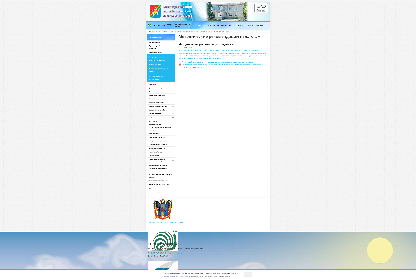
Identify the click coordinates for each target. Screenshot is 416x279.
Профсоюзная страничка (157, 99)
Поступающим (235, 25)
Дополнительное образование (158, 88)
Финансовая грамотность (157, 148)
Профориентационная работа (158, 181)
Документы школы (155, 64)
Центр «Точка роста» (155, 52)
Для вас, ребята (154, 80)
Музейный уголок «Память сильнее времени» (160, 175)
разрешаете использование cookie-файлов (176, 276)
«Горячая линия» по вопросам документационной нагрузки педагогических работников (158, 168)
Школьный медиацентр (156, 192)
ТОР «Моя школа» (154, 42)
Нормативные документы (157, 60)
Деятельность (199, 25)
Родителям (152, 84)
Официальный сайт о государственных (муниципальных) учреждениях (160, 127)
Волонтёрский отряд (155, 152)
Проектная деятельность (157, 103)
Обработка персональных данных (160, 184)
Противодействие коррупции (158, 106)
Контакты (260, 25)
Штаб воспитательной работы (158, 145)
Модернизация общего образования (156, 47)
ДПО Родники (153, 121)
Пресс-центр (158, 25)
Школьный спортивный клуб (158, 110)
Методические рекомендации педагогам (158, 70)
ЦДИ (150, 188)
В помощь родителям (156, 76)
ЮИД (150, 117)
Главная (158, 31)
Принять (248, 275)
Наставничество (154, 134)
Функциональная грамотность (158, 141)
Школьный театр (154, 156)
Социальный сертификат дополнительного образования (159, 160)
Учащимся (249, 25)
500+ (150, 92)
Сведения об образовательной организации (179, 25)
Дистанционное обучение (157, 137)
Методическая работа (217, 25)
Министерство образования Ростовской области (166, 222)
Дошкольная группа (155, 114)
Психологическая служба (157, 95)
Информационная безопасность (186, 31)
